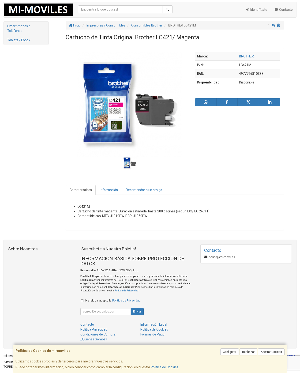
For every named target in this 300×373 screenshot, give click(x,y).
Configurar (229, 352)
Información (109, 190)
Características (81, 190)
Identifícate (258, 9)
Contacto (285, 9)
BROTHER (246, 56)
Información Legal (153, 324)
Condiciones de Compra (98, 334)
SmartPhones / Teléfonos (18, 28)
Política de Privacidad (127, 290)
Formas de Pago (152, 334)
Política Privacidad (93, 329)
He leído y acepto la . (113, 300)
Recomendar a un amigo (144, 190)
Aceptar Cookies (271, 352)
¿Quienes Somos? (93, 339)
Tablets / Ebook (18, 40)
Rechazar (248, 352)
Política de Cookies (164, 367)
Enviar (137, 311)
